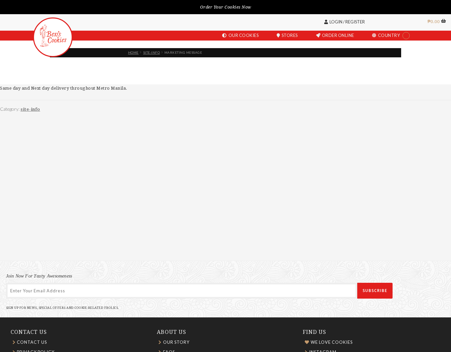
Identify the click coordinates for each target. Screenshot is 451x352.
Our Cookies (243, 35)
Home (133, 52)
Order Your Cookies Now (225, 7)
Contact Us (32, 342)
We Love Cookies (332, 342)
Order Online (338, 35)
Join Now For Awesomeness (39, 276)
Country (389, 35)
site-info (151, 52)
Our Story (176, 342)
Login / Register (347, 21)
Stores (290, 35)
